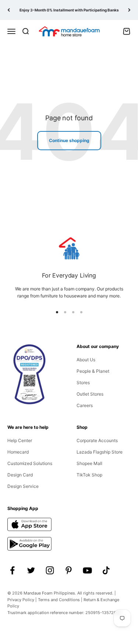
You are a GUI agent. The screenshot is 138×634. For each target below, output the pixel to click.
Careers (85, 405)
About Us (86, 359)
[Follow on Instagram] (50, 570)
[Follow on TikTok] (106, 570)
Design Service (23, 486)
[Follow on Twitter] (31, 570)
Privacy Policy (20, 599)
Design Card (20, 475)
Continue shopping (69, 140)
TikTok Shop (89, 475)
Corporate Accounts (97, 440)
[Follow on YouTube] (87, 570)
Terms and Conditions (59, 599)
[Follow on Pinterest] (69, 570)
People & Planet (93, 371)
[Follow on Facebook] (12, 570)
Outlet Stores (90, 394)
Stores (83, 382)
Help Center (19, 440)
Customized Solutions (29, 463)
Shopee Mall (89, 463)
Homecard (18, 452)
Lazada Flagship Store (100, 452)
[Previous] (8, 10)
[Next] (129, 10)
